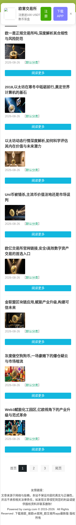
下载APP (60, 14)
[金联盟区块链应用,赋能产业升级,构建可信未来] (15, 320)
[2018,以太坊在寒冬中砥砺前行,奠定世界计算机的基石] (15, 105)
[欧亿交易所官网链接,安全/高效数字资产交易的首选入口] (15, 266)
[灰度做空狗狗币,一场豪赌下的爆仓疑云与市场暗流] (15, 374)
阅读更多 (38, 73)
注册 (46, 14)
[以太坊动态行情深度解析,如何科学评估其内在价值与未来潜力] (15, 159)
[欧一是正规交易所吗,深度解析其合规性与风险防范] (15, 51)
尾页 (58, 468)
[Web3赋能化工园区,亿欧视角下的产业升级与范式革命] (15, 428)
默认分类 (32, 62)
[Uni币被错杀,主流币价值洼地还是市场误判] (15, 212)
